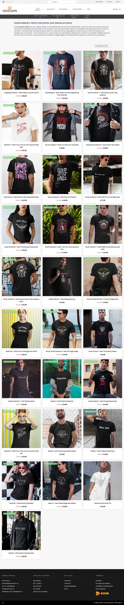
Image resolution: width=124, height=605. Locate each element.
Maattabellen (100, 589)
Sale (88, 9)
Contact (67, 583)
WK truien (36, 589)
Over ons (67, 581)
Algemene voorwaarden (104, 586)
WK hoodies (37, 586)
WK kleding (37, 581)
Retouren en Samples (103, 583)
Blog (66, 589)
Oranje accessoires (40, 591)
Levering (99, 581)
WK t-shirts (37, 583)
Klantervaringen (70, 586)
